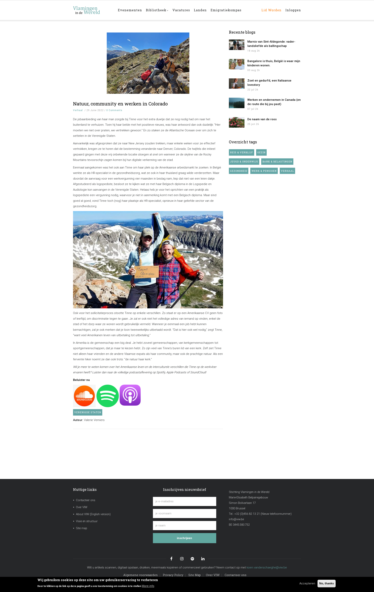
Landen (200, 10)
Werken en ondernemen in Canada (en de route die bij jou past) (274, 102)
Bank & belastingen (277, 161)
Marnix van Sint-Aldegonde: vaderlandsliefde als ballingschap (271, 44)
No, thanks (326, 583)
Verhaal (78, 110)
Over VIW (81, 507)
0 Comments (114, 110)
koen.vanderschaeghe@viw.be (267, 567)
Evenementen (130, 10)
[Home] (92, 8)
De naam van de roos (262, 119)
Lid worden (271, 10)
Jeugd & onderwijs (244, 161)
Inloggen (293, 10)
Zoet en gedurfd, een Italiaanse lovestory (269, 83)
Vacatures (181, 10)
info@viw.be (236, 519)
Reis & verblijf (241, 152)
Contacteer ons (85, 500)
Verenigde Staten (87, 412)
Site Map (194, 575)
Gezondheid (238, 170)
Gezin (261, 152)
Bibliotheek (156, 10)
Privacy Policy (173, 575)
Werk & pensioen (264, 170)
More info (148, 586)
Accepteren (307, 583)
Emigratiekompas (226, 10)
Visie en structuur (87, 521)
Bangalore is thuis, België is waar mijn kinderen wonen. (273, 63)
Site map (81, 528)
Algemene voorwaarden (140, 575)
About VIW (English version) (93, 514)
